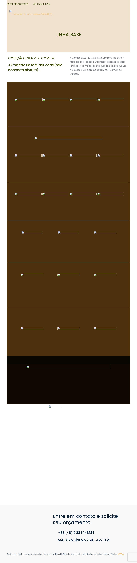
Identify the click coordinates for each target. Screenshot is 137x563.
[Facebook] (125, 4)
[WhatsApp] (121, 4)
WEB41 (121, 554)
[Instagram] (128, 4)
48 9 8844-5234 (41, 4)
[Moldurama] (30, 14)
